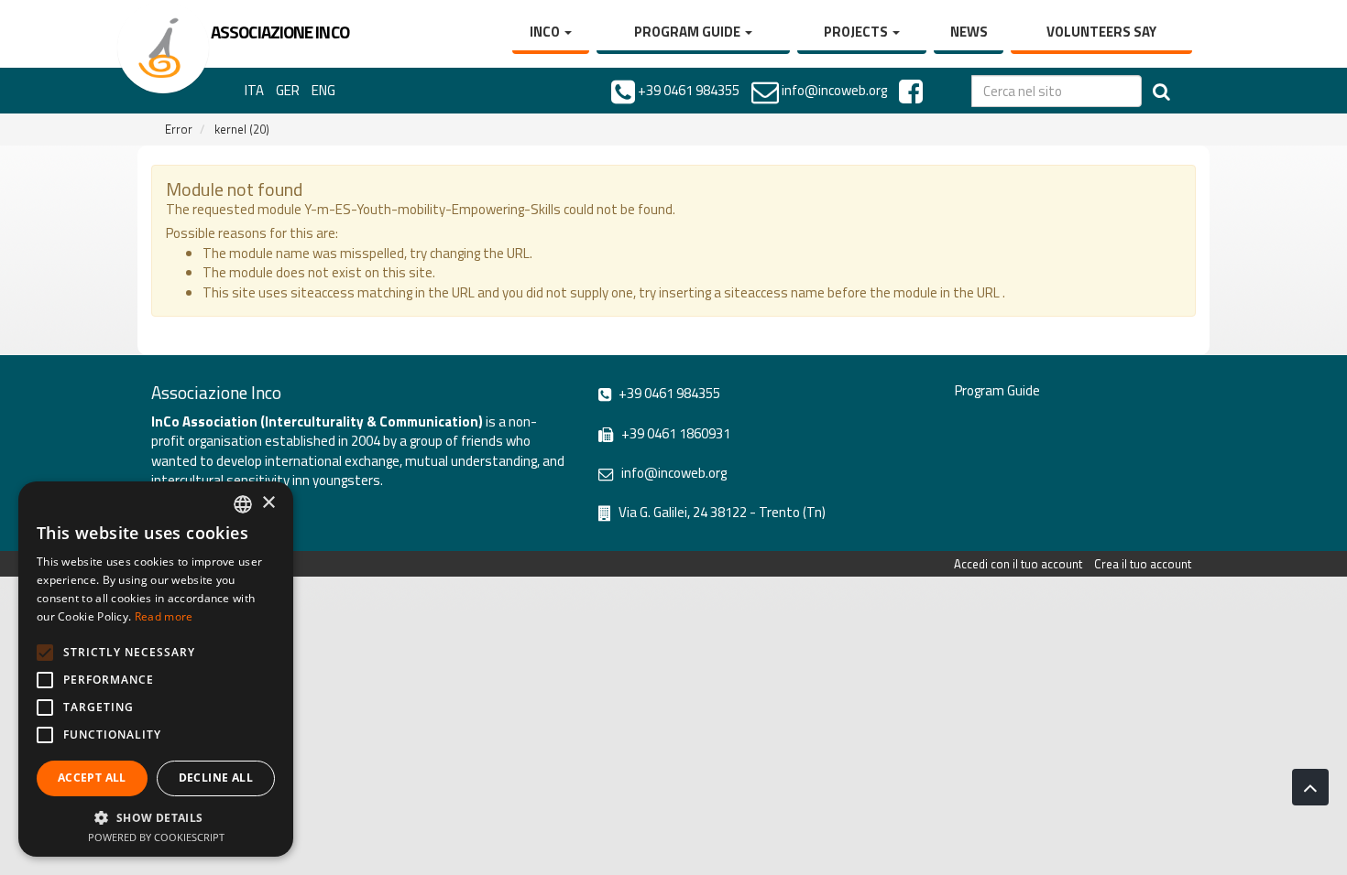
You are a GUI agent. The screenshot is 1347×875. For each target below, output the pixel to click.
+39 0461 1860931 (674, 433)
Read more (164, 616)
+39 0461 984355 (668, 393)
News (969, 31)
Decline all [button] (216, 777)
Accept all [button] (92, 777)
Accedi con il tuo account (1018, 564)
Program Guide (688, 31)
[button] (156, 817)
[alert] (155, 669)
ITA (254, 90)
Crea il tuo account (1142, 564)
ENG (323, 90)
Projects (857, 31)
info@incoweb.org (673, 472)
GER (288, 90)
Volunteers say (1101, 31)
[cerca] (1161, 91)
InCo (546, 31)
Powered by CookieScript (156, 837)
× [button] (268, 503)
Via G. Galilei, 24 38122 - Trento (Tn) (721, 512)
